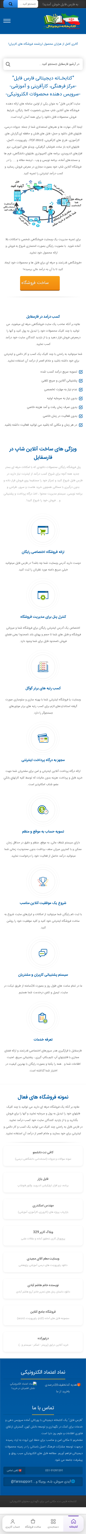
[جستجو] (10, 4)
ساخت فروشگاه (35, 283)
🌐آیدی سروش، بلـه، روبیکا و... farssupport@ (43, 1481)
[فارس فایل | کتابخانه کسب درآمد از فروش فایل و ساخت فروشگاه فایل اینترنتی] (61, 21)
